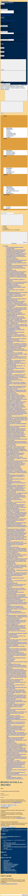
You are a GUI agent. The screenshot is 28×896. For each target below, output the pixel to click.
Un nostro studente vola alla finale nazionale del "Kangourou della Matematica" (16, 260)
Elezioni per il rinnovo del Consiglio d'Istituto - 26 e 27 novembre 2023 (16, 551)
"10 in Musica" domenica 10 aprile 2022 (15, 704)
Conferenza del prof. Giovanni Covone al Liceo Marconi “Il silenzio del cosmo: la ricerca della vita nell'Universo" (15, 465)
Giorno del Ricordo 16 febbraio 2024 (14, 505)
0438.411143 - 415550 (10, 842)
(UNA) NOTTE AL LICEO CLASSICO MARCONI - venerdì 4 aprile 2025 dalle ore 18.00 (16, 383)
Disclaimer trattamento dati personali (9, 883)
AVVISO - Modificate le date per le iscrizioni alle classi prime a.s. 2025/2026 (16, 399)
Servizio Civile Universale (12, 393)
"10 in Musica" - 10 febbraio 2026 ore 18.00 (16, 303)
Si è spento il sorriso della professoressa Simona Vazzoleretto (15, 520)
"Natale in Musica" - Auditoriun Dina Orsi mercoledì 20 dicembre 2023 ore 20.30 (16, 531)
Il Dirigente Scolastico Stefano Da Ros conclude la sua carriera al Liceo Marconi (15, 433)
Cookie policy (6, 860)
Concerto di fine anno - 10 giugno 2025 (15, 348)
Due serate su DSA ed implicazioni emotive (16, 386)
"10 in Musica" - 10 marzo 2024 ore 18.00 (16, 502)
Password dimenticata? (6, 15)
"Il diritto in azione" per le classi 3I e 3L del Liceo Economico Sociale (16, 590)
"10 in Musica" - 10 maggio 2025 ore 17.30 (16, 356)
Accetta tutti (5, 806)
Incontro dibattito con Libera (12, 517)
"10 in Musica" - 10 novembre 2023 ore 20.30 (16, 558)
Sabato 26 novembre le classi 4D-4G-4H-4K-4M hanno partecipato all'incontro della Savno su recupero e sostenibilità (16, 643)
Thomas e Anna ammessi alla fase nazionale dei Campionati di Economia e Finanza (16, 272)
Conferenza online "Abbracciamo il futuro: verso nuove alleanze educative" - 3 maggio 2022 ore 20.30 (16, 692)
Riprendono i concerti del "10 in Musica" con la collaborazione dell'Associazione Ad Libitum (16, 713)
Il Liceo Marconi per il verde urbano (14, 457)
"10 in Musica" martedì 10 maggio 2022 (15, 689)
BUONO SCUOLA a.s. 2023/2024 (14, 469)
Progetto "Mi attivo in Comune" (13, 422)
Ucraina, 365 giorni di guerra (12, 619)
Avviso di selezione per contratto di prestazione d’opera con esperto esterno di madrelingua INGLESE (15, 314)
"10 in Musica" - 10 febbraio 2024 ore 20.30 (16, 512)
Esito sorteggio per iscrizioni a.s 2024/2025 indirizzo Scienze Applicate (16, 508)
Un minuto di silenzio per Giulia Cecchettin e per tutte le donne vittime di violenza (16, 555)
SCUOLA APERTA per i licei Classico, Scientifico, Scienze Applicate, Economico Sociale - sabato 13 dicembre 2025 (16, 318)
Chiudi (2, 47)
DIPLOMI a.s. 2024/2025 (12, 284)
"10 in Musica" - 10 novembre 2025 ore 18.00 (16, 325)
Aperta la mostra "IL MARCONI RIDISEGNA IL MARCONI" (13, 311)
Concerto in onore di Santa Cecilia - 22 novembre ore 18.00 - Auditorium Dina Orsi (16, 653)
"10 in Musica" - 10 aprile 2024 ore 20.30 (15, 487)
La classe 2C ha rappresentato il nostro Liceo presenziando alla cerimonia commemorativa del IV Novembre (16, 758)
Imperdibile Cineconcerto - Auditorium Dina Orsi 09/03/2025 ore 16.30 (16, 378)
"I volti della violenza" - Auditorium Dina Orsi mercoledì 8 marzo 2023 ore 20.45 (16, 617)
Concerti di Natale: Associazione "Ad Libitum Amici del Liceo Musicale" (16, 640)
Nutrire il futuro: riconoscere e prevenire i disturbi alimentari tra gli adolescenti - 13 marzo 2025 (15, 372)
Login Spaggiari (11, 38)
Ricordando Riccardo (11, 563)
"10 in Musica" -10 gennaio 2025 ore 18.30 (16, 401)
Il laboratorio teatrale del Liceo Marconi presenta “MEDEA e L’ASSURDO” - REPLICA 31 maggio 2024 (15, 454)
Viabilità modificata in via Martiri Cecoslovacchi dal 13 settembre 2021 (14, 778)
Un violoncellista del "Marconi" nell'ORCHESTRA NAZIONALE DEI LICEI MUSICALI (15, 329)
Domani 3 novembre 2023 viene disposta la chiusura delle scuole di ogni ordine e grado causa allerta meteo (16, 561)
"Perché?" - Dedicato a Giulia (13, 553)
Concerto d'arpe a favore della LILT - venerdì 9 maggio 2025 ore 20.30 (16, 354)
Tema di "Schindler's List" (12, 624)
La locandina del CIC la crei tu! (13, 664)
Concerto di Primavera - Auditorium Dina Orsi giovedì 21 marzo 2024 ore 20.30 (16, 493)
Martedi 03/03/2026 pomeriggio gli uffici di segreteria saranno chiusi (16, 299)
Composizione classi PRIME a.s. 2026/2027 (16, 253)
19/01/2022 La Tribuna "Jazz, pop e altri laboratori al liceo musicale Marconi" (15, 726)
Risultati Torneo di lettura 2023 (13, 598)
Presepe (8, 638)
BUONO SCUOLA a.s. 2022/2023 (14, 601)
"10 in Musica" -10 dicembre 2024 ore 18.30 (16, 409)
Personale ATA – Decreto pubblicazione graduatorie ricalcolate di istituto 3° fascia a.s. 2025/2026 (16, 336)
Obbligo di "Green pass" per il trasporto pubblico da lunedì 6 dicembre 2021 (15, 738)
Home (4, 226)
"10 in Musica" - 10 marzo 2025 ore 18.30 (16, 374)
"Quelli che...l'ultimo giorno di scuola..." (15, 435)
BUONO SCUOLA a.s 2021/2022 (14, 700)
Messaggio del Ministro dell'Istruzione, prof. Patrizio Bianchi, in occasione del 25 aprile (16, 695)
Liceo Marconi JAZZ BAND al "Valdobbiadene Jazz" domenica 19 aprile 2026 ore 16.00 (15, 287)
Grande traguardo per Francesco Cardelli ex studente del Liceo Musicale (16, 339)
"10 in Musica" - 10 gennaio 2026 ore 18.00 (16, 307)
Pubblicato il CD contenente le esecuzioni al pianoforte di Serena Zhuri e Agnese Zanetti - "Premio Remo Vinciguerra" (16, 650)
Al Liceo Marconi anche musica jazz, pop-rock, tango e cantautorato (16, 636)
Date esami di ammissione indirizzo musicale (16, 309)
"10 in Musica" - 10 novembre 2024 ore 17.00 (16, 418)
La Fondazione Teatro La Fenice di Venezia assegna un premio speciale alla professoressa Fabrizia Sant (16, 667)
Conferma (8, 83)
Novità (5, 227)
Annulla (2, 83)
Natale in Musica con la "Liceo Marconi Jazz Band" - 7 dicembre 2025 (16, 322)
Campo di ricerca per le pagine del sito (9, 211)
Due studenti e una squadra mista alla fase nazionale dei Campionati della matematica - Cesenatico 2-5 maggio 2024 (16, 497)
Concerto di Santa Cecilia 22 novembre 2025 (16, 324)
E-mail (15, 33)
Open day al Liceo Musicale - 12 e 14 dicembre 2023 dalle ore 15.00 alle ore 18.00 (16, 542)
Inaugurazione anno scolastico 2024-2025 (15, 428)
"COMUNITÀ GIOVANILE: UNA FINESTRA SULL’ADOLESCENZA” (15, 607)
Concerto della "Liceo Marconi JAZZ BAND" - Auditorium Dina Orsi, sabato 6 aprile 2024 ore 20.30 (15, 490)
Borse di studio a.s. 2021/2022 (13, 715)
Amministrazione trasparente (9, 870)
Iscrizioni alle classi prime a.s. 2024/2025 (15, 529)
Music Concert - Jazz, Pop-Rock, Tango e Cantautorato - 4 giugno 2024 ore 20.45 (15, 447)
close (2, 113)
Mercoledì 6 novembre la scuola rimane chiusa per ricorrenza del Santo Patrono (16, 420)
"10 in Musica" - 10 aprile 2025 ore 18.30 (15, 360)
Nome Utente (17, 11)
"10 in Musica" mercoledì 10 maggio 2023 (16, 599)
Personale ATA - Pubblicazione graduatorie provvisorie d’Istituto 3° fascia (16, 437)
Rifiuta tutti (12, 804)
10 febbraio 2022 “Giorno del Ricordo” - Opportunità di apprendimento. (15, 717)
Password (16, 12)
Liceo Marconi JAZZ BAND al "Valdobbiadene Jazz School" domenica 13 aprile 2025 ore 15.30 (16, 363)
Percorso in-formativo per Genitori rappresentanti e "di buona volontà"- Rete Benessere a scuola (15, 730)
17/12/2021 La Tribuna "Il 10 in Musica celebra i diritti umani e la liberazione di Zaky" (16, 733)
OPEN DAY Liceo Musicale (12, 327)
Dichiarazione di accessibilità (10, 865)
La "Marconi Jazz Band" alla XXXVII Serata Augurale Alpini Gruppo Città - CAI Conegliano (16, 414)
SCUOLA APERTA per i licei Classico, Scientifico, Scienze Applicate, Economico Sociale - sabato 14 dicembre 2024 (16, 407)
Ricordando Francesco (11, 742)
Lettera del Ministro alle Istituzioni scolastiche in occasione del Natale (16, 634)
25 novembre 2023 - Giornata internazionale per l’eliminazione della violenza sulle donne (16, 549)
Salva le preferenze (12, 827)
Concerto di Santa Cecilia (12, 557)
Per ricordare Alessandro (11, 583)
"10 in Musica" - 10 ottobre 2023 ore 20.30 (16, 565)
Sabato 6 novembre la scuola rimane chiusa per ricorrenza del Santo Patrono (16, 755)
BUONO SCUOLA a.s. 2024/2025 (14, 352)
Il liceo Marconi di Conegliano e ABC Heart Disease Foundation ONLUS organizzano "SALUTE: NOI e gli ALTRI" (16, 622)
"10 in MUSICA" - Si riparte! (13, 760)
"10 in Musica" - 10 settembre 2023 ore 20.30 (16, 572)
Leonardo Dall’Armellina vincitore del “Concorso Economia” (15, 592)
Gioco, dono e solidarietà (12, 258)
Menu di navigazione (19, 243)
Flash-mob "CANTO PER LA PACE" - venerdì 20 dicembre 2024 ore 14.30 (15, 403)
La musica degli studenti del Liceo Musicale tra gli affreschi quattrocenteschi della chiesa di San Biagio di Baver (16, 443)
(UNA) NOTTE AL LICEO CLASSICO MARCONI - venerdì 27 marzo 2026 (15, 302)
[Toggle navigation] (12, 107)
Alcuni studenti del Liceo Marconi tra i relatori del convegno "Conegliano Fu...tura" (16, 461)
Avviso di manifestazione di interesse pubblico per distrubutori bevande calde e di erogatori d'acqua (16, 604)
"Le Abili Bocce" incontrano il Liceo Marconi (16, 265)
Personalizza (4, 804)
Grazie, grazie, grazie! (11, 445)
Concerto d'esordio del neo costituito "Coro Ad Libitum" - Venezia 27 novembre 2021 (16, 748)
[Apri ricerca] (16, 95)
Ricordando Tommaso (11, 503)
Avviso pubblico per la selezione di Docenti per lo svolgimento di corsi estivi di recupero (16, 275)
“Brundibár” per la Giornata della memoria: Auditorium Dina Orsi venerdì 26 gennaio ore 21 (16, 526)
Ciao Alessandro (10, 660)
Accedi (2, 3)
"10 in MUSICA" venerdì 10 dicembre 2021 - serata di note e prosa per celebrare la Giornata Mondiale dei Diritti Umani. (16, 752)
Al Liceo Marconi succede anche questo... (15, 504)
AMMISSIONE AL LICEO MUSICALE (15, 722)
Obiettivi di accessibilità (8, 866)
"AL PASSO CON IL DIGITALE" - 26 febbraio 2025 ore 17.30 (15, 388)
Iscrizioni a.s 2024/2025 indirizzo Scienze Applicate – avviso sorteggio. (15, 510)
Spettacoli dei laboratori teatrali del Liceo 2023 (16, 597)
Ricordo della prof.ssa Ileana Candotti (14, 669)
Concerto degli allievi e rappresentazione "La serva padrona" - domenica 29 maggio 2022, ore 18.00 (16, 677)
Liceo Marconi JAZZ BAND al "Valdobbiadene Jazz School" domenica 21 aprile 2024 (16, 483)
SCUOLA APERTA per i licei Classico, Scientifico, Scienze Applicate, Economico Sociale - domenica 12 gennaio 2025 (16, 396)
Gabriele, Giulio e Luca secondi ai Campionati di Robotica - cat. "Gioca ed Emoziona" (16, 282)
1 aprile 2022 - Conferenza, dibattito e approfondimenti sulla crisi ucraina (14, 706)
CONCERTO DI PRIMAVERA (13, 611)
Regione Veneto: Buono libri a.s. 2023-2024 (16, 574)
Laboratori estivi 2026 (11, 270)
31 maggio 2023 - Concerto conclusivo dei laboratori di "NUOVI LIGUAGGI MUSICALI (16, 586)
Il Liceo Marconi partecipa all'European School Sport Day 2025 (15, 333)
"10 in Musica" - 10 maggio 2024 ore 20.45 (16, 471)
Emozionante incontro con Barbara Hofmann (16, 615)
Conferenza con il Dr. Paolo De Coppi (15, 375)
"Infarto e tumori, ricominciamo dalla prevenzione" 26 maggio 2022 (14, 680)
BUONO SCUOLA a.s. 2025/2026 (14, 266)
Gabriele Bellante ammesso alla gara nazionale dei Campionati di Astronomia (16, 293)
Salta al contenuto (5, 1)
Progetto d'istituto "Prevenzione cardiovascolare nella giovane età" (14, 468)
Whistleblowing (7, 868)
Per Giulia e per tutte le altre (12, 547)
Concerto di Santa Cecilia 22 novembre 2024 (16, 417)
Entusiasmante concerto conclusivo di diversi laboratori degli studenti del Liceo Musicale (16, 671)
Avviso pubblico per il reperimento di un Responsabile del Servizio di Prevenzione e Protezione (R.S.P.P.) (16, 256)
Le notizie (5, 228)
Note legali (5, 861)
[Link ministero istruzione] (7, 2)
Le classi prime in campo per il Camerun (15, 588)
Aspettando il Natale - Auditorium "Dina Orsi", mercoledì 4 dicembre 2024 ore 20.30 (16, 411)
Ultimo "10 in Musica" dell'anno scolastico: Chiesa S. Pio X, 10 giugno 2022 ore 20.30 (16, 674)
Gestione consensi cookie (9, 869)
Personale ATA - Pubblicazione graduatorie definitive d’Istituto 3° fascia (16, 426)
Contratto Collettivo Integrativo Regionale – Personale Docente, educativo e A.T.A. (16, 430)
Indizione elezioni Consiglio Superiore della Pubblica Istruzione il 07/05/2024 (16, 523)
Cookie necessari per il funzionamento (9, 821)
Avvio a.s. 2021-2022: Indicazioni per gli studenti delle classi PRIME (15, 773)
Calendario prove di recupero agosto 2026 (15, 249)
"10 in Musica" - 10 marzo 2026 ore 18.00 (16, 294)
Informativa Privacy (7, 863)
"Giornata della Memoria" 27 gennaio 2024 (16, 518)
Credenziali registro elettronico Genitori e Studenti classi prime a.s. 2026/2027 (15, 251)
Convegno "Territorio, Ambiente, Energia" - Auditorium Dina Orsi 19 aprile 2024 (16, 486)
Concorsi (8, 707)
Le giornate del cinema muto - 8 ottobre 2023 (16, 566)
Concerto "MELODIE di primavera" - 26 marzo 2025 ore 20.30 (15, 366)
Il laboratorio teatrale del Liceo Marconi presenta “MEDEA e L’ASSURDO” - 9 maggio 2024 (15, 476)
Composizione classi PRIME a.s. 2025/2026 (16, 343)
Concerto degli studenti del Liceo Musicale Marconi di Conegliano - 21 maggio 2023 (16, 595)
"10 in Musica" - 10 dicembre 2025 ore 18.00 (16, 320)
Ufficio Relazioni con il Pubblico (10, 864)
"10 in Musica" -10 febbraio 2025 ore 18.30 (16, 390)
